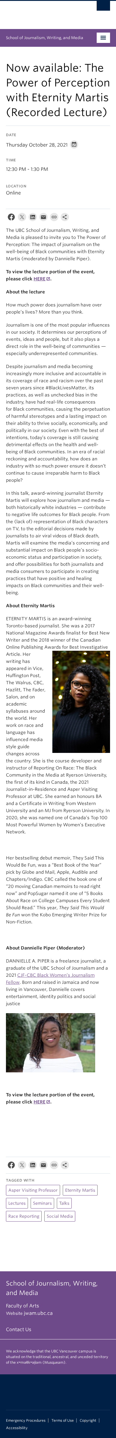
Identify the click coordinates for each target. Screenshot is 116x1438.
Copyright (88, 1420)
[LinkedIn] (32, 218)
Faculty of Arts (22, 1306)
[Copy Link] (54, 218)
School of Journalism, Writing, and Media (44, 38)
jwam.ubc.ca (38, 1313)
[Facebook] (11, 218)
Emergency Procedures (26, 1420)
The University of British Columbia (42, 12)
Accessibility (17, 1428)
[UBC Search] (103, 7)
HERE (40, 279)
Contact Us (18, 1329)
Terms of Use (62, 1420)
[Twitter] (22, 218)
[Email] (43, 218)
